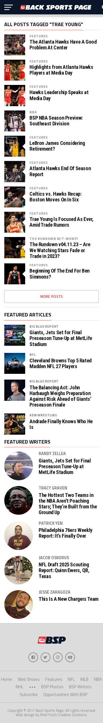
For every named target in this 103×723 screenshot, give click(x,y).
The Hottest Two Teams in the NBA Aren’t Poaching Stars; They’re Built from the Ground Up (68, 504)
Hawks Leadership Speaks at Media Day (58, 95)
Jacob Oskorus (54, 558)
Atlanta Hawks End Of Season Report (60, 171)
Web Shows (29, 679)
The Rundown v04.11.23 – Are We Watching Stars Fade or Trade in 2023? (59, 250)
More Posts (51, 296)
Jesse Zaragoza (54, 592)
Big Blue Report (44, 326)
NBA (33, 112)
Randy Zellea (52, 454)
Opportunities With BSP (65, 694)
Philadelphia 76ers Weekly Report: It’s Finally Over (65, 533)
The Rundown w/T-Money (53, 238)
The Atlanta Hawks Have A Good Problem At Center (62, 44)
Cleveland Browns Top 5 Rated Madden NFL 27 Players (60, 363)
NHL (19, 686)
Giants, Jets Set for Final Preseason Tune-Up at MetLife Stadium (60, 338)
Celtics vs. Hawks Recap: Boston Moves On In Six (55, 197)
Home (6, 679)
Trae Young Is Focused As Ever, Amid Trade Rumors (61, 222)
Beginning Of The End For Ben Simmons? (59, 273)
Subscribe (29, 694)
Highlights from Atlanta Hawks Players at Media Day (61, 70)
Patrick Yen (51, 523)
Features (38, 36)
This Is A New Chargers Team (68, 599)
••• (32, 686)
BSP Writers (80, 686)
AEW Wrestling (43, 415)
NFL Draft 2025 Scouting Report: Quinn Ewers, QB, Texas (64, 570)
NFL (32, 354)
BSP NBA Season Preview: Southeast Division (56, 121)
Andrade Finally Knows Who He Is (61, 424)
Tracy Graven (53, 488)
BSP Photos (52, 686)
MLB (84, 679)
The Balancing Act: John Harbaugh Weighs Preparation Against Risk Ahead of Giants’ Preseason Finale (60, 396)
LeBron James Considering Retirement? (57, 146)
